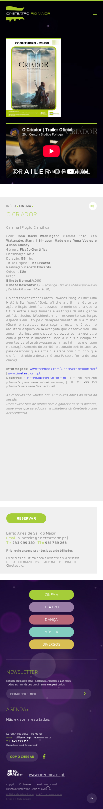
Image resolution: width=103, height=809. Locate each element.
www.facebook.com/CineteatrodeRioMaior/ (63, 369)
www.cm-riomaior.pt (47, 774)
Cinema (25, 206)
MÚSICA (51, 631)
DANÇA (51, 619)
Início (11, 206)
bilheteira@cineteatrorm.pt (45, 378)
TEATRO (51, 607)
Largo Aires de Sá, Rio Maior (24, 733)
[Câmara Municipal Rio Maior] (17, 774)
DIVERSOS (51, 644)
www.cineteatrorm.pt (24, 373)
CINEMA (51, 594)
